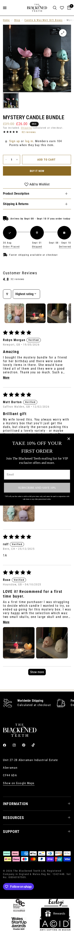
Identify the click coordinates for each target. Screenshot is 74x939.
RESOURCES (13, 817)
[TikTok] (36, 745)
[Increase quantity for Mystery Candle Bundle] (17, 159)
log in (29, 141)
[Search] (55, 8)
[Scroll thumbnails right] (66, 313)
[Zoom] (63, 33)
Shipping (26, 127)
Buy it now (37, 170)
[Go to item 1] (14, 313)
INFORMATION (15, 803)
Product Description (16, 193)
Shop (17, 20)
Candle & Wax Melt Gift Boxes (43, 20)
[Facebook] (7, 745)
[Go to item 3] (57, 313)
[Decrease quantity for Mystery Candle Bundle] (6, 159)
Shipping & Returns (16, 204)
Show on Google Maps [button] (19, 783)
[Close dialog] (68, 438)
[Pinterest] (26, 745)
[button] (19, 506)
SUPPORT (11, 831)
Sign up (14, 141)
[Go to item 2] (36, 313)
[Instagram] (17, 745)
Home (6, 20)
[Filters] (7, 294)
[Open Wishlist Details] (62, 8)
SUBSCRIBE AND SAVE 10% (37, 487)
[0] (68, 8)
